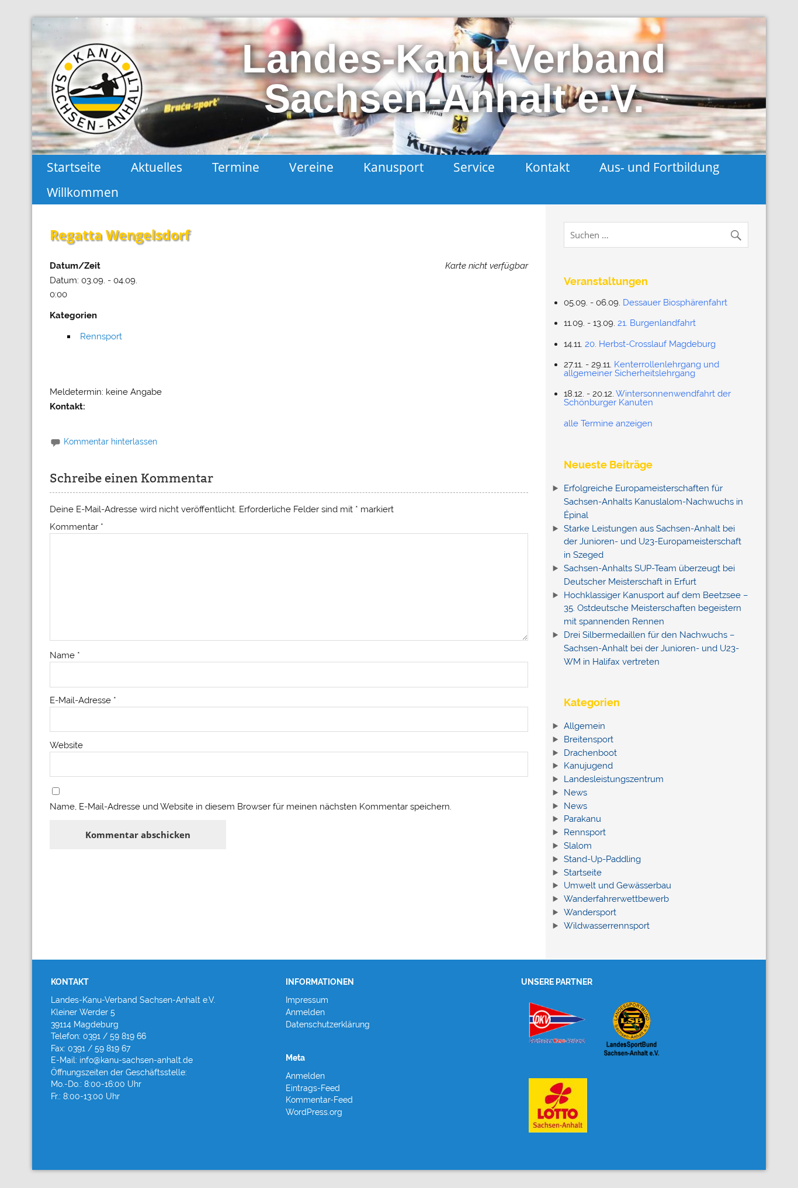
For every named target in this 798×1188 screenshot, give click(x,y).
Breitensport (588, 739)
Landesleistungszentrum (614, 779)
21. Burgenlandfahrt (656, 323)
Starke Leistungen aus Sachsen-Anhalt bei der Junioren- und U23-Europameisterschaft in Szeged (652, 542)
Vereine (311, 166)
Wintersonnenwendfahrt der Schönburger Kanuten (647, 398)
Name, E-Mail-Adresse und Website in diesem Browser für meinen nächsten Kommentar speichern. (251, 807)
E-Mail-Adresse (83, 700)
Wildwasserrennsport (607, 925)
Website (66, 745)
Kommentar (76, 527)
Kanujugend (588, 765)
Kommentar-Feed (319, 1099)
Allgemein (584, 726)
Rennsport (101, 336)
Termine (235, 166)
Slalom (578, 845)
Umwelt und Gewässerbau (617, 885)
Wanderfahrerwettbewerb (616, 899)
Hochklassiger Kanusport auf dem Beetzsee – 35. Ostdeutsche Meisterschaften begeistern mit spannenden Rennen (656, 608)
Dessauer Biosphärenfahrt (675, 302)
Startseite (74, 166)
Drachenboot (590, 753)
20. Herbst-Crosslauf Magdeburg (650, 344)
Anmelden (305, 1012)
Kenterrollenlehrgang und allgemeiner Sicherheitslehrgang (641, 368)
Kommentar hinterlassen (110, 441)
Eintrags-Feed (313, 1088)
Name (65, 655)
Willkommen (83, 191)
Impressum (307, 1000)
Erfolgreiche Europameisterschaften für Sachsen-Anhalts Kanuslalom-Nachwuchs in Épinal (653, 501)
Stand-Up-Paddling (602, 859)
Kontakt (547, 166)
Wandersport (590, 912)
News (575, 792)
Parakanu (582, 819)
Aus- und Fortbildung (659, 166)
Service (474, 166)
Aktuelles (156, 166)
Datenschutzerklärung (328, 1024)
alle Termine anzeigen (608, 423)
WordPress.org (314, 1112)
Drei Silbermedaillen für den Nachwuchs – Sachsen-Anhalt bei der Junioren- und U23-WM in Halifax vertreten (651, 648)
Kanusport (393, 166)
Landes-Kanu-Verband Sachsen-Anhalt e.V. (454, 78)
